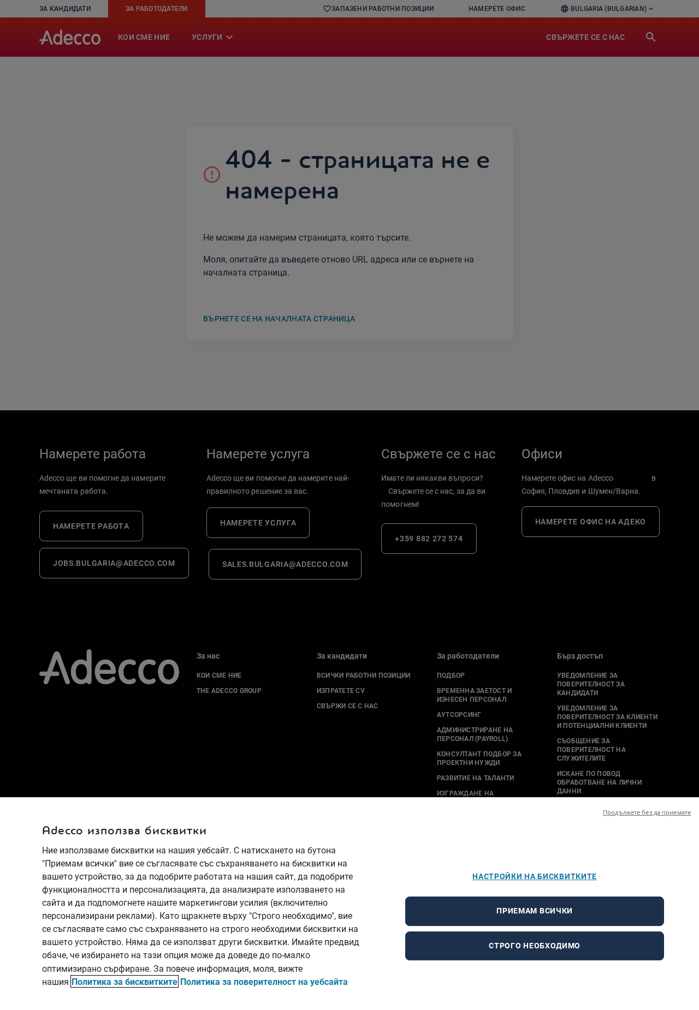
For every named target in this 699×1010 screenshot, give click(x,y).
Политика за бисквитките (124, 981)
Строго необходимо (534, 945)
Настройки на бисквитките (534, 876)
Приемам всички (534, 910)
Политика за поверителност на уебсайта (264, 981)
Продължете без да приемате (647, 812)
